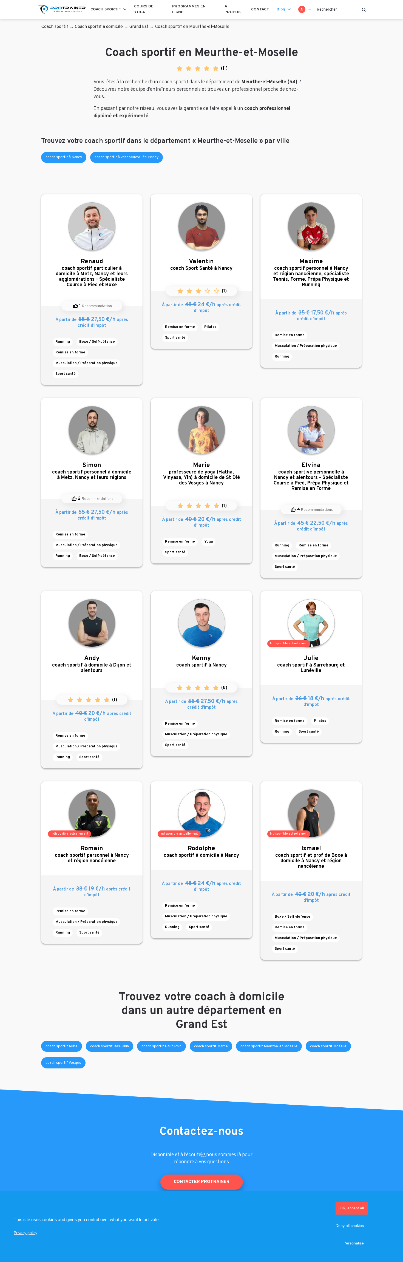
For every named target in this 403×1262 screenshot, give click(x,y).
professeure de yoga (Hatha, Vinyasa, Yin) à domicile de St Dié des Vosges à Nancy (201, 473)
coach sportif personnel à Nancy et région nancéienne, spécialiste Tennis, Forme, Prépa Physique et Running (311, 273)
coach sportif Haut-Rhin (161, 1046)
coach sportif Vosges (63, 1062)
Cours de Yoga (144, 9)
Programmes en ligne (189, 9)
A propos (232, 9)
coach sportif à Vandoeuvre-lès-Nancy (126, 157)
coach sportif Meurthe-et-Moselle (268, 1046)
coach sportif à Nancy (64, 157)
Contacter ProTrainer (201, 1181)
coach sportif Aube (62, 1046)
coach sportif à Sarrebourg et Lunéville (311, 664)
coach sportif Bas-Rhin (109, 1046)
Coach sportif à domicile (99, 27)
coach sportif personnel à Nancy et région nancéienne (92, 854)
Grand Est (139, 27)
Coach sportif (105, 9)
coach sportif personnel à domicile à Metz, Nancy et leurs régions (91, 471)
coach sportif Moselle (328, 1046)
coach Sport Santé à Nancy (201, 265)
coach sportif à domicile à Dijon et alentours (91, 664)
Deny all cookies (350, 1225)
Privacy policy (25, 1232)
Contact (260, 9)
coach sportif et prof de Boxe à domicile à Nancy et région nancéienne (311, 857)
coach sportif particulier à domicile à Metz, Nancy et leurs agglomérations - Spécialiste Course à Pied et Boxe (92, 273)
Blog (281, 9)
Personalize (354, 1243)
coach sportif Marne (211, 1046)
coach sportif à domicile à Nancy (201, 852)
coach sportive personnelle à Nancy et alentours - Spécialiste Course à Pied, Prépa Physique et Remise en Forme (311, 476)
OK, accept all (352, 1208)
